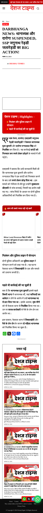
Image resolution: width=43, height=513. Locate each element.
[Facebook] (12, 71)
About (10, 501)
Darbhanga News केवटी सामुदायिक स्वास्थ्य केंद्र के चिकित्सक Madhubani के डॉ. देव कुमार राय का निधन (21, 449)
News (7, 21)
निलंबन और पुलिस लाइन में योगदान (19, 124)
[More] (27, 71)
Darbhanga (8, 370)
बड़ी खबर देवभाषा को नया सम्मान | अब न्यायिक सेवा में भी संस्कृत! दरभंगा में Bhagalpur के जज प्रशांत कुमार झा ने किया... (21, 375)
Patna (6, 482)
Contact (16, 501)
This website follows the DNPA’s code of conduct (18, 504)
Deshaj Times (17, 64)
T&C (35, 504)
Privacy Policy (21, 506)
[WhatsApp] (17, 71)
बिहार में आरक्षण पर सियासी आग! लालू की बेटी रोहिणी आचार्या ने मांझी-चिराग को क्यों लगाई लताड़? (20, 485)
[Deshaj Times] (4, 64)
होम (3, 21)
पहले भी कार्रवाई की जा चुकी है (21, 129)
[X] (22, 71)
